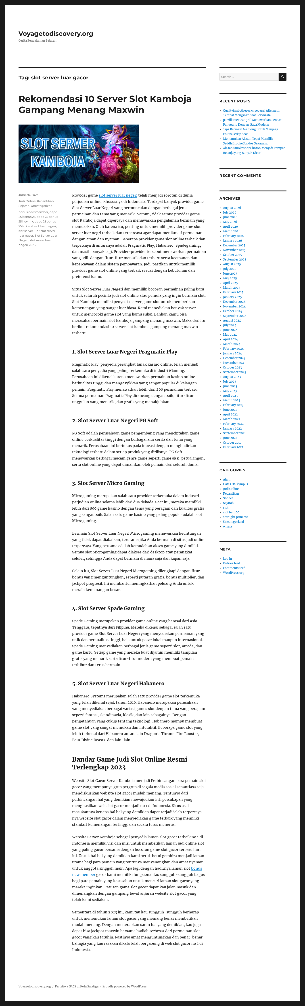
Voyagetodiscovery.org (56, 33)
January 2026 (232, 241)
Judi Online (27, 201)
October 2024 (232, 311)
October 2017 (232, 443)
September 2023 (234, 372)
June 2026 (230, 217)
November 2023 (234, 363)
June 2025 (230, 273)
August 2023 (232, 377)
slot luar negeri (45, 226)
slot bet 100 (231, 512)
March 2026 (231, 231)
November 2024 (234, 306)
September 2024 (234, 316)
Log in (227, 559)
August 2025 (232, 264)
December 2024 (234, 302)
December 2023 (234, 358)
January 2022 (232, 428)
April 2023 (230, 396)
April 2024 (230, 339)
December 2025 (234, 245)
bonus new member (33, 212)
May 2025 (230, 278)
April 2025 (230, 283)
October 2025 (232, 255)
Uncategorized (41, 206)
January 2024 (232, 353)
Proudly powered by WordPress (124, 986)
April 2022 (230, 414)
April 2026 (230, 227)
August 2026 (232, 208)
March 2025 (231, 288)
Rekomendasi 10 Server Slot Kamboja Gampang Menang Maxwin (105, 104)
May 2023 (230, 391)
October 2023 (232, 367)
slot (225, 508)
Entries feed (231, 563)
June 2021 (230, 438)
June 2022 (230, 410)
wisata (227, 526)
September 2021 (234, 433)
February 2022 (233, 424)
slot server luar (29, 231)
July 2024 (229, 325)
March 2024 (231, 344)
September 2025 (234, 259)
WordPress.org (233, 573)
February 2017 (233, 447)
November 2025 (234, 250)
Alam (226, 479)
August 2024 (232, 320)
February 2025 (233, 292)
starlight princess (235, 517)
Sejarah (24, 206)
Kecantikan (45, 201)
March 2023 (231, 400)
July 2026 (229, 212)
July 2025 (229, 269)
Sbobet (228, 498)
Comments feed (234, 568)
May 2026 (230, 222)
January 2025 (232, 297)
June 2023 (230, 386)
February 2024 (233, 349)
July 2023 (229, 381)
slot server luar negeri (118, 195)
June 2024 (230, 330)
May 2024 (230, 335)
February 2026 (233, 236)
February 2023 (233, 405)
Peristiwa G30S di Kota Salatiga (76, 986)
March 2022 (231, 419)
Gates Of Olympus (235, 484)
